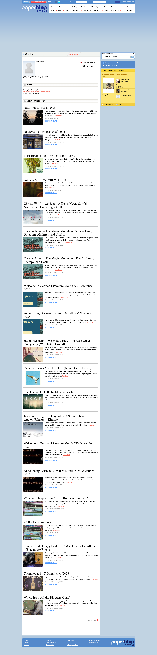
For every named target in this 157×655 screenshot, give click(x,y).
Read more (58, 116)
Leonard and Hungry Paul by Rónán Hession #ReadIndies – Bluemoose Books (61, 548)
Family (67, 10)
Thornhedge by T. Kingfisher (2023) (47, 573)
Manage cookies (72, 645)
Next (97, 620)
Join (120, 104)
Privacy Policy (50, 645)
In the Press (71, 641)
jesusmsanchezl (126, 90)
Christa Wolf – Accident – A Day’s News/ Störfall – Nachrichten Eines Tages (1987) (57, 205)
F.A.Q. (69, 643)
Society (74, 7)
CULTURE (53, 121)
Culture (53, 7)
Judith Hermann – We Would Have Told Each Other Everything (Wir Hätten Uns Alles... (57, 342)
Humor (106, 10)
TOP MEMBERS (122, 75)
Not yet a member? (111, 63)
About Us (48, 641)
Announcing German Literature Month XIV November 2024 (59, 472)
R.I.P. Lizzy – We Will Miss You (45, 179)
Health (91, 7)
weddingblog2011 (126, 95)
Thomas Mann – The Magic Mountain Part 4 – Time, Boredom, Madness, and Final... (58, 232)
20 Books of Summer (37, 522)
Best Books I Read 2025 (39, 107)
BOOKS (47, 121)
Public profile (73, 54)
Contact (26, 643)
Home (26, 1)
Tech (122, 7)
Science (129, 7)
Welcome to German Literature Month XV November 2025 (58, 287)
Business (114, 7)
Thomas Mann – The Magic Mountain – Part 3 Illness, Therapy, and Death (59, 260)
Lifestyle (83, 7)
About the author (109, 104)
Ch (117, 85)
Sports (98, 7)
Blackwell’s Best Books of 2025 (44, 131)
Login (117, 2)
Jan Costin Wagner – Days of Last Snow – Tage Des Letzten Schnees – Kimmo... (57, 417)
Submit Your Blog (111, 65)
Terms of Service (51, 643)
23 (95, 620)
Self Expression (127, 10)
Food (52, 10)
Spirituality (75, 10)
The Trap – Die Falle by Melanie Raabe (49, 392)
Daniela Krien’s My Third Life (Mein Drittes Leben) (57, 368)
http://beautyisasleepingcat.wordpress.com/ (36, 92)
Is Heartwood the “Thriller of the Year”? (49, 155)
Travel (106, 7)
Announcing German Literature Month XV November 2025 (58, 315)
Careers (26, 645)
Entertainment (64, 7)
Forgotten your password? (128, 1)
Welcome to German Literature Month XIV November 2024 (58, 445)
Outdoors (97, 10)
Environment (87, 10)
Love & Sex (115, 10)
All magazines (93, 643)
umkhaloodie (125, 80)
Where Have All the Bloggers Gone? (47, 597)
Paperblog (34, 8)
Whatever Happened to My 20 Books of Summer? (56, 498)
